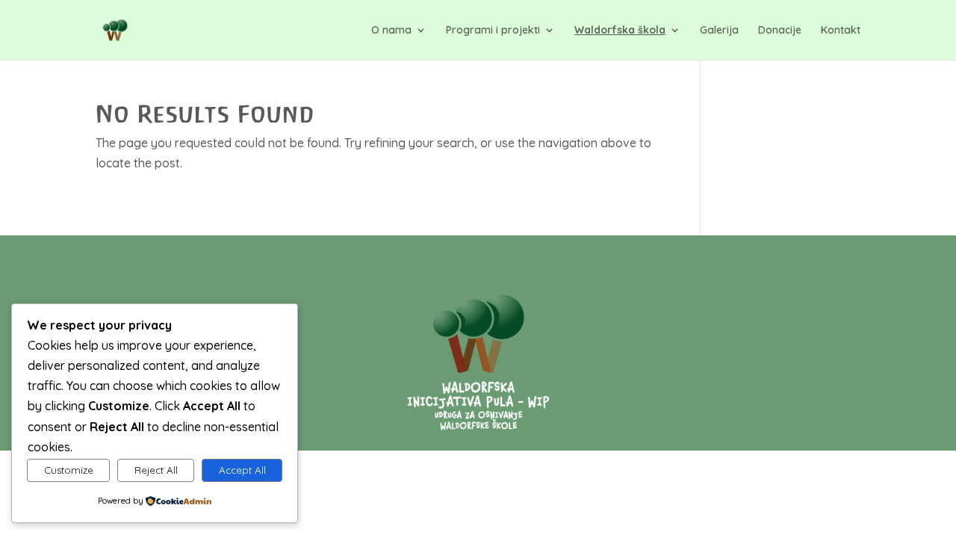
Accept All (242, 470)
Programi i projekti (493, 31)
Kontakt (840, 31)
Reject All (156, 470)
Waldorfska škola (619, 31)
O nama (391, 31)
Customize (68, 470)
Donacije (779, 31)
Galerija (719, 31)
